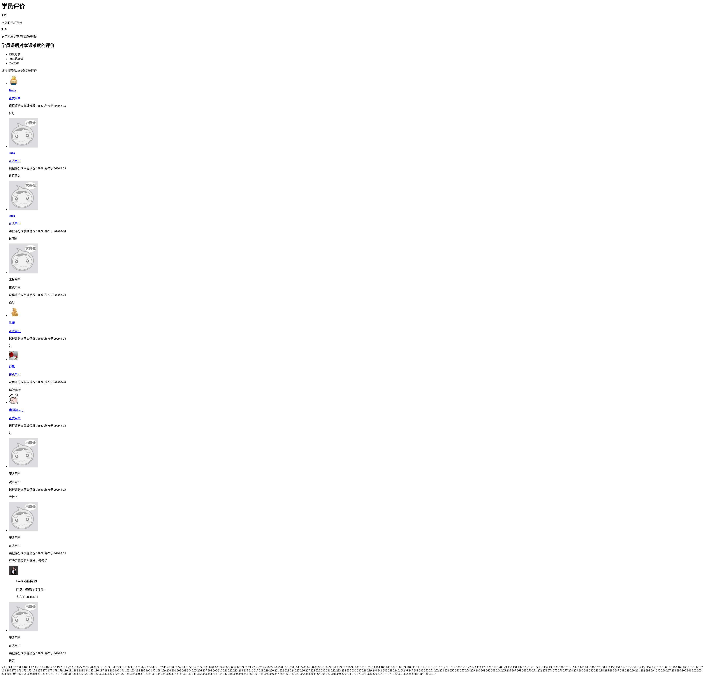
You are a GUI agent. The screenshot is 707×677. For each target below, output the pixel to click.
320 (86, 673)
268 (519, 670)
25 (80, 667)
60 (209, 667)
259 (473, 670)
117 (443, 667)
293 (648, 670)
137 (546, 667)
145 (587, 667)
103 (373, 667)
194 (138, 670)
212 (230, 670)
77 (272, 667)
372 (354, 673)
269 (524, 670)
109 (404, 667)
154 (633, 667)
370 (344, 673)
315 (60, 673)
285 (607, 670)
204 (189, 670)
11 (29, 667)
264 (498, 670)
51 (176, 667)
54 (187, 667)
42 (143, 667)
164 (685, 667)
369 (339, 673)
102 (367, 667)
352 (251, 673)
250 (426, 670)
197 (153, 670)
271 (534, 670)
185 (91, 670)
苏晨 (12, 366)
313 (50, 673)
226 (302, 670)
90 (320, 667)
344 (210, 673)
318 (76, 673)
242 (385, 670)
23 (73, 667)
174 (35, 670)
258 (467, 670)
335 (163, 673)
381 (400, 673)
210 (220, 670)
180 (65, 670)
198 (158, 670)
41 (139, 667)
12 (33, 667)
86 (305, 667)
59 (206, 667)
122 (469, 667)
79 (279, 667)
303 (699, 670)
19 (58, 667)
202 (179, 670)
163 (680, 667)
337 (174, 673)
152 (623, 667)
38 (128, 667)
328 (127, 673)
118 (448, 667)
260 (478, 670)
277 (565, 670)
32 (106, 667)
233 (339, 670)
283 (596, 670)
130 (510, 667)
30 (99, 667)
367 (328, 673)
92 (327, 667)
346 (220, 673)
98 (349, 667)
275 (555, 670)
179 (60, 670)
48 (165, 667)
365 (318, 673)
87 (309, 667)
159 (659, 667)
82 (290, 667)
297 (668, 670)
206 (200, 670)
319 (81, 673)
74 (261, 667)
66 (231, 667)
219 (266, 670)
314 (55, 673)
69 (243, 667)
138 (551, 667)
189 (112, 670)
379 (390, 673)
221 (277, 670)
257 (462, 670)
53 (184, 667)
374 (364, 673)
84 (298, 667)
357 (277, 673)
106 (388, 667)
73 (257, 667)
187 (102, 670)
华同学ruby (16, 410)
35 (117, 667)
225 (297, 670)
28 (92, 667)
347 (225, 673)
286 (612, 670)
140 (561, 667)
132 (520, 667)
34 (114, 667)
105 (383, 667)
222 (282, 670)
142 (572, 667)
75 (265, 667)
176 (45, 670)
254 (447, 670)
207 (205, 670)
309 (29, 673)
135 (536, 667)
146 (592, 667)
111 (413, 667)
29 (95, 667)
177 (50, 670)
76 (268, 667)
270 (529, 670)
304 (4, 673)
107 (393, 667)
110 (409, 667)
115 (433, 667)
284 (601, 670)
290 (632, 670)
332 (148, 673)
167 (700, 667)
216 (251, 670)
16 (47, 667)
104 (378, 667)
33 (110, 667)
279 (576, 670)
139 (556, 667)
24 (77, 667)
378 (385, 673)
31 (103, 667)
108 (398, 667)
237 (359, 670)
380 (395, 673)
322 (96, 673)
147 (597, 667)
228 (313, 670)
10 (25, 667)
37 (125, 667)
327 (122, 673)
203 (184, 670)
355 (266, 673)
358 (282, 673)
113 (423, 667)
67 (235, 667)
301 (689, 670)
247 (411, 670)
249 (421, 670)
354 (261, 673)
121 (463, 667)
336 (168, 673)
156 (644, 667)
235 (349, 670)
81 (287, 667)
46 (158, 667)
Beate (12, 90)
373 (359, 673)
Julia (12, 153)
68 (239, 667)
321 (91, 673)
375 (369, 673)
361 (297, 673)
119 (453, 667)
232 (333, 670)
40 (136, 667)
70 (246, 667)
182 (76, 670)
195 (143, 670)
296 (663, 670)
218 (261, 670)
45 (154, 667)
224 (292, 670)
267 (514, 670)
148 (603, 667)
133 (525, 667)
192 (127, 670)
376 (375, 673)
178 (55, 670)
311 (40, 673)
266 (509, 670)
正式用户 (15, 98)
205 (194, 670)
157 (649, 667)
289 (627, 670)
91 (324, 667)
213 (235, 670)
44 (150, 667)
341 (194, 673)
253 (442, 670)
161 (670, 667)
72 (254, 667)
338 (179, 673)
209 (215, 670)
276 (560, 670)
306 (14, 673)
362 (302, 673)
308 (24, 673)
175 (40, 670)
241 (380, 670)
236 (354, 670)
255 (452, 670)
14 (40, 667)
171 (19, 670)
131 (515, 667)
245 (400, 670)
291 (638, 670)
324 (107, 673)
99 (353, 667)
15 (44, 667)
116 (438, 667)
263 (493, 670)
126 (489, 667)
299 (679, 670)
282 (591, 670)
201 (174, 670)
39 (132, 667)
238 (364, 670)
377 (380, 673)
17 (51, 667)
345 (215, 673)
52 (180, 667)
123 (474, 667)
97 (346, 667)
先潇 (12, 323)
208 (210, 670)
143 (577, 667)
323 (101, 673)
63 (220, 667)
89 (316, 667)
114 (428, 667)
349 (235, 673)
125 (484, 667)
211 (225, 670)
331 (143, 673)
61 (213, 667)
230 (323, 670)
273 (545, 670)
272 (540, 670)
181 (71, 670)
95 (338, 667)
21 (66, 667)
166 (695, 667)
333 (153, 673)
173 (29, 670)
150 (613, 667)
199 (163, 670)
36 (121, 667)
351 (246, 673)
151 (618, 667)
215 (246, 670)
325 (112, 673)
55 (191, 667)
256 (457, 670)
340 (189, 673)
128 (499, 667)
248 (416, 670)
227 (308, 670)
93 (331, 667)
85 (301, 667)
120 (458, 667)
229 (318, 670)
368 (333, 673)
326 (117, 673)
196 (148, 670)
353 (256, 673)
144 (582, 667)
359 (287, 673)
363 (308, 673)
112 (418, 667)
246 (406, 670)
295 (658, 670)
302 (694, 670)
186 (96, 670)
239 (369, 670)
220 (272, 670)
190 (117, 670)
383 (411, 673)
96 (342, 667)
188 (107, 670)
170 (14, 670)
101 (362, 667)
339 (184, 673)
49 (169, 667)
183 (81, 670)
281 (586, 670)
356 (272, 673)
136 (541, 667)
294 (653, 670)
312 (45, 673)
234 (344, 670)
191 (122, 670)
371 (349, 673)
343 (204, 673)
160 (664, 667)
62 (217, 667)
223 (287, 670)
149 (608, 667)
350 (241, 673)
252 (436, 670)
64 (224, 667)
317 (70, 673)
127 (494, 667)
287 (617, 670)
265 (503, 670)
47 (161, 667)
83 (294, 667)
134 (530, 667)
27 (88, 667)
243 (390, 670)
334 (158, 673)
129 (505, 667)
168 (4, 670)
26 (84, 667)
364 (313, 673)
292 (643, 670)
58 (202, 667)
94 (335, 667)
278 (571, 670)
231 (328, 670)
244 (395, 670)
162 (675, 667)
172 (24, 670)
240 (375, 670)
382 (406, 673)
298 (674, 670)
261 (483, 670)
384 (416, 673)
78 (276, 667)
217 (256, 670)
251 (431, 670)
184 (86, 670)
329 (132, 673)
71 (250, 667)
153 (628, 667)
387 (431, 673)
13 (36, 667)
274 (550, 670)
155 (639, 667)
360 (292, 673)
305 (9, 673)
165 (690, 667)
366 (323, 673)
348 (230, 673)
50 (173, 667)
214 (241, 670)
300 (684, 670)
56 (195, 667)
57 (198, 667)
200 (169, 670)
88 (312, 667)
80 (283, 667)
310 (35, 673)
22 (69, 667)
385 (421, 673)
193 (133, 670)
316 (65, 673)
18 (55, 667)
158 (654, 667)
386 (426, 673)
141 (566, 667)
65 (228, 667)
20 (62, 667)
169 (9, 670)
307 (19, 673)
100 (357, 667)
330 (137, 673)
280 (581, 670)
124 (479, 667)
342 (199, 673)
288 (622, 670)
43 (147, 667)
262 (488, 670)
